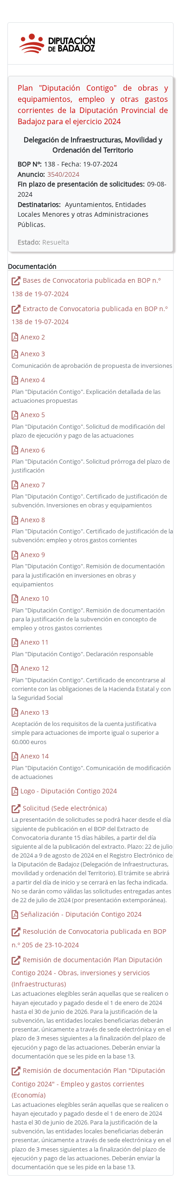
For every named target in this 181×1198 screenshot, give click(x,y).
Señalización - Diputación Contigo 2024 (81, 914)
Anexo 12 (34, 668)
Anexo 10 (34, 598)
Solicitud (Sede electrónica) (65, 808)
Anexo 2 (32, 337)
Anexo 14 (34, 756)
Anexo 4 (32, 379)
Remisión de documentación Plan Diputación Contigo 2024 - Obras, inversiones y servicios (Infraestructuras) (87, 972)
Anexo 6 (32, 450)
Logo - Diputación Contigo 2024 (68, 790)
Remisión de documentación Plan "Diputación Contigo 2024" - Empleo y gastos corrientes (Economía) (88, 1082)
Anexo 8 (32, 519)
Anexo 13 (34, 712)
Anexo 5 (32, 414)
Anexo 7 (32, 484)
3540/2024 (63, 174)
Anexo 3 (32, 353)
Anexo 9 (32, 554)
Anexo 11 (34, 642)
